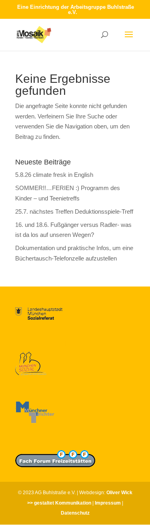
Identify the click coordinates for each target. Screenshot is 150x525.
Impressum (108, 503)
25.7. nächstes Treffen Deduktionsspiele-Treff (74, 211)
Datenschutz (75, 513)
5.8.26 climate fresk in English (54, 174)
